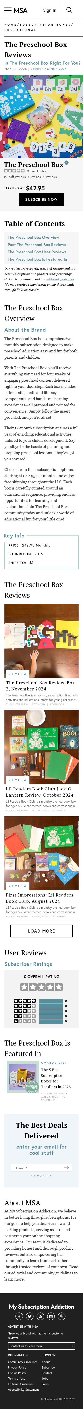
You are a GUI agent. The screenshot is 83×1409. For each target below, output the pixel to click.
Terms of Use (16, 1378)
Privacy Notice (41, 1175)
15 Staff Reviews (15, 177)
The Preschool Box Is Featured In (37, 259)
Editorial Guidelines (20, 1384)
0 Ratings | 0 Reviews (42, 177)
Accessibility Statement (23, 1389)
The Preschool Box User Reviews (37, 251)
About (46, 1362)
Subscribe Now (41, 199)
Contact (47, 1373)
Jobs (45, 1378)
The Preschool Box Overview (33, 237)
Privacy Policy (17, 1367)
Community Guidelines (22, 1362)
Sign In (49, 10)
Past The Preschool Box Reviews (37, 244)
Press (45, 1384)
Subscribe (48, 1367)
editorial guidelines (60, 279)
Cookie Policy (17, 1373)
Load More (41, 931)
